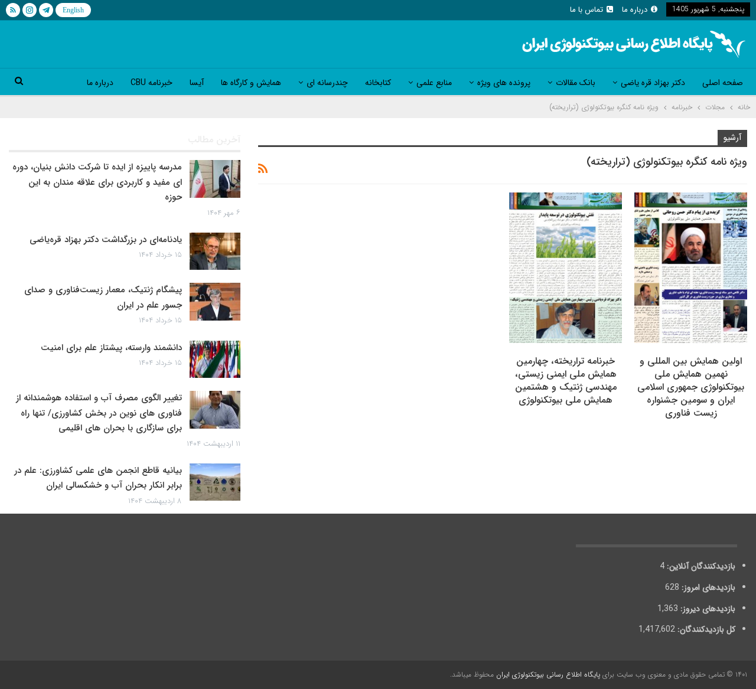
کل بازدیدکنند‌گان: (705, 629)
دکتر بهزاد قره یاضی (653, 82)
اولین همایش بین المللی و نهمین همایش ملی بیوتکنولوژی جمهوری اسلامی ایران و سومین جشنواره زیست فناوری (690, 387)
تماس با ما (586, 10)
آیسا (197, 82)
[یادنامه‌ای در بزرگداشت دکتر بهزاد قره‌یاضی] (215, 251)
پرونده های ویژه (503, 82)
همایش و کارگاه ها (251, 82)
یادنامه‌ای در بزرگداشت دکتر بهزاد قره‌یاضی (106, 240)
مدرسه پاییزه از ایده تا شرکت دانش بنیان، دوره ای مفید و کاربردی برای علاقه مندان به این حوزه (97, 182)
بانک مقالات (575, 82)
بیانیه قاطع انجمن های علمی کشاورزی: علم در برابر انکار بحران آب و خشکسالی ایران (98, 478)
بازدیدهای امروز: (707, 587)
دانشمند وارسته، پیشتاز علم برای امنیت (111, 348)
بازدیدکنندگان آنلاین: (699, 566)
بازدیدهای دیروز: (706, 608)
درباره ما (634, 10)
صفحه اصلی (722, 82)
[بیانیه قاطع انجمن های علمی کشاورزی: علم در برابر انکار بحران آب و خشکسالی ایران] (215, 482)
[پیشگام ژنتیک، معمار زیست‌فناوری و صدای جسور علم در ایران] (215, 302)
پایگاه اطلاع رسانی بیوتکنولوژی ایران (548, 674)
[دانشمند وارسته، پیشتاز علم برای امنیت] (215, 359)
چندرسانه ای (327, 82)
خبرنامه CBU (151, 82)
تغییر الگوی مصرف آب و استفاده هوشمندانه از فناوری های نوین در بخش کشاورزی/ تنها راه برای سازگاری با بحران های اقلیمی (99, 413)
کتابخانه (378, 82)
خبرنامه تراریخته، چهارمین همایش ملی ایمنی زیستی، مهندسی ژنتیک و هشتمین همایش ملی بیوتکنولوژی (566, 380)
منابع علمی (434, 82)
